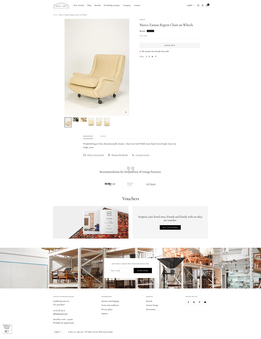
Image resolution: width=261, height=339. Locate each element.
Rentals (98, 5)
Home (55, 15)
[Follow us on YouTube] (205, 302)
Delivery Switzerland (95, 155)
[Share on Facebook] (146, 56)
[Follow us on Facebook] (188, 302)
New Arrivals (78, 5)
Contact (137, 5)
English (189, 5)
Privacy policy (107, 309)
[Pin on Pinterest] (149, 56)
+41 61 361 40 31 (59, 310)
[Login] (202, 5)
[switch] (7, 331)
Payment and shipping (110, 301)
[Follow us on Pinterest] (199, 302)
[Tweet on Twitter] (152, 56)
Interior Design (152, 305)
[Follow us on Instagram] (194, 302)
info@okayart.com (60, 314)
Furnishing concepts (112, 5)
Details (103, 136)
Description (88, 136)
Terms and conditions (110, 305)
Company (127, 5)
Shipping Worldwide (119, 155)
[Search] (198, 5)
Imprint (104, 313)
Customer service (142, 155)
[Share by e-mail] (155, 56)
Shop (89, 5)
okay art (73, 332)
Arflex (142, 19)
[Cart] (207, 5)
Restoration (151, 309)
